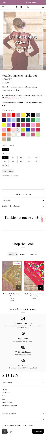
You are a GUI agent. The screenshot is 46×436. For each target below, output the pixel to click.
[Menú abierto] (5, 7)
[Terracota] (4, 115)
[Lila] (9, 125)
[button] (23, 419)
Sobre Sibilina (6, 393)
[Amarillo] (4, 125)
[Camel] (4, 140)
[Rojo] (9, 130)
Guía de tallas (8, 171)
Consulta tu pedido (7, 402)
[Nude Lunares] (33, 135)
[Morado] (14, 125)
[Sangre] (14, 115)
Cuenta (4, 396)
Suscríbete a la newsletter (9, 405)
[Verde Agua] (38, 120)
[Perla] (38, 115)
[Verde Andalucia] (33, 120)
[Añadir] (18, 287)
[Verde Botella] (23, 120)
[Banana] (23, 115)
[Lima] (23, 130)
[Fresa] (23, 125)
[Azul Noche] (4, 120)
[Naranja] (4, 135)
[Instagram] (11, 432)
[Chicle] (33, 125)
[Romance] (19, 115)
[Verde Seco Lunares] (28, 135)
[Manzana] (38, 135)
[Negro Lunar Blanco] (28, 115)
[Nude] (9, 135)
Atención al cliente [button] (9, 413)
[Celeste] (14, 120)
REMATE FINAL (31, 2)
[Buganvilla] (28, 125)
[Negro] (33, 115)
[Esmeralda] (28, 120)
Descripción (6, 200)
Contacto (4, 389)
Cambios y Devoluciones (11, 206)
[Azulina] (28, 130)
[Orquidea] (33, 130)
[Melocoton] (38, 125)
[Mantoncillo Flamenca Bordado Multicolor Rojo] (34, 276)
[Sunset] (9, 115)
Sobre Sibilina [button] (7, 383)
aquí (9, 98)
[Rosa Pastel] (14, 130)
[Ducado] (9, 120)
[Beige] (14, 135)
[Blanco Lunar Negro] (19, 130)
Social (3, 399)
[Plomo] (19, 120)
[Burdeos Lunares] (23, 135)
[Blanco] (19, 135)
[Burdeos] (19, 125)
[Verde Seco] (8, 140)
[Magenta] (38, 130)
